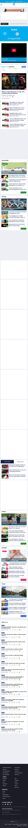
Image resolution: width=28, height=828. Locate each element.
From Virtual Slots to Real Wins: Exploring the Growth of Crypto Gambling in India (16, 220)
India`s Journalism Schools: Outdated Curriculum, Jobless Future (16, 567)
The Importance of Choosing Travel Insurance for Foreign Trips (17, 599)
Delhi (3, 68)
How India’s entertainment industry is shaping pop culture (18, 212)
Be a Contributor (19, 1)
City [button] (24, 66)
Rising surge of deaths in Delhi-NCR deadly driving (12, 656)
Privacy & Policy (15, 824)
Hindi (4, 793)
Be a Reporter (12, 1)
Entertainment (5, 794)
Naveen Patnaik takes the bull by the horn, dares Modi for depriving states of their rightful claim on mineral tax (17, 475)
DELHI (3, 625)
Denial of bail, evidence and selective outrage (13, 663)
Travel (3, 584)
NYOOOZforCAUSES (7, 767)
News (4, 791)
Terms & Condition (23, 824)
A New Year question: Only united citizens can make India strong (13, 670)
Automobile (5, 160)
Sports (4, 798)
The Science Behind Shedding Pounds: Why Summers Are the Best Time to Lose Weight (17, 531)
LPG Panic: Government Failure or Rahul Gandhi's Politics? (13, 635)
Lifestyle (4, 548)
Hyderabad (23, 68)
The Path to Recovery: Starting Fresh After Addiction (16, 576)
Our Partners (17, 767)
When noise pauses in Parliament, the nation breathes (12, 722)
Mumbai (9, 68)
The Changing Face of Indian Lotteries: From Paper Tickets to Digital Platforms (17, 216)
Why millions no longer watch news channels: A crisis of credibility (17, 103)
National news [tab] (20, 461)
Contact (9, 824)
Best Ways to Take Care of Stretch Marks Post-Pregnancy (17, 527)
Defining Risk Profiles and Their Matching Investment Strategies (17, 572)
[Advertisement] (14, 144)
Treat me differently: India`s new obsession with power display (18, 119)
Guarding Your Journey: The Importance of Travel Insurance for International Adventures (18, 612)
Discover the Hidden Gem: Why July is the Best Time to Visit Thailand (17, 604)
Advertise (7, 1)
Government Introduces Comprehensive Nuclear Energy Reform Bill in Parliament (13, 707)
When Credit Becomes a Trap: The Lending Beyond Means (13, 92)
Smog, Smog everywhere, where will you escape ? (13, 715)
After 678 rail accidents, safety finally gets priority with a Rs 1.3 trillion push (12, 685)
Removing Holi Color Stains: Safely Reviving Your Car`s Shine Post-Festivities (17, 184)
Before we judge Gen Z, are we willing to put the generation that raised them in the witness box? (17, 108)
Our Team (17, 769)
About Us (4, 769)
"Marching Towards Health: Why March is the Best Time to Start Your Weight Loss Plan (17, 535)
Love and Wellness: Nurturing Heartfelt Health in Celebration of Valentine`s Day (17, 540)
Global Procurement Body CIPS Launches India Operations (13, 642)
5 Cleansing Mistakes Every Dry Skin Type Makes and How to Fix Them (17, 563)
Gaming (4, 196)
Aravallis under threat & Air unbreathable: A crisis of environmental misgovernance (12, 677)
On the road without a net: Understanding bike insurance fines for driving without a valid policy (17, 188)
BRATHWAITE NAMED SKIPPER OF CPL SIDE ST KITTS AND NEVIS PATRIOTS (17, 465)
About (6, 824)
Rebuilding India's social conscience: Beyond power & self (18, 114)
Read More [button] (23, 192)
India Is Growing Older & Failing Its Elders (12, 649)
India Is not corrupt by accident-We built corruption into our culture (12, 729)
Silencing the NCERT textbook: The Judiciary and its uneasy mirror (13, 627)
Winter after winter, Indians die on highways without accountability (12, 700)
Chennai (16, 68)
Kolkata (4, 70)
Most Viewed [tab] (7, 461)
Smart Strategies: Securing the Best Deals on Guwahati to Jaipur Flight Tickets (18, 608)
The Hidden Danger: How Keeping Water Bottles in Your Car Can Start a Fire (17, 176)
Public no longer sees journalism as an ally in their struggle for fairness (14, 692)
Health (4, 511)
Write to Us (20, 825)
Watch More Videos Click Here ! (9, 60)
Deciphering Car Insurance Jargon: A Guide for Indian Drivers (18, 180)
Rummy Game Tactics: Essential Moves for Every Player (17, 225)
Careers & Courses (6, 796)
